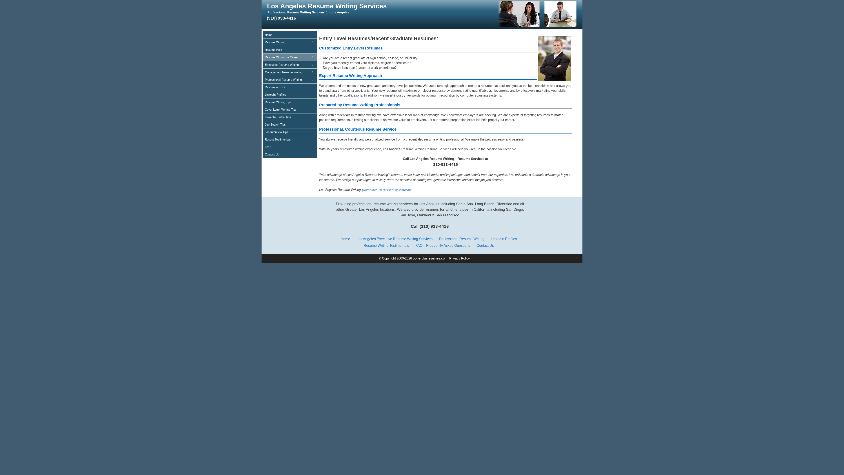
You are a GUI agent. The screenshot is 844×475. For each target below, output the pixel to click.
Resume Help (273, 49)
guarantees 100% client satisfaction (386, 190)
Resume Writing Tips (278, 102)
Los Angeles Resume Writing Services (327, 6)
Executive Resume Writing (282, 64)
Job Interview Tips (276, 132)
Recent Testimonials (278, 139)
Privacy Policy (459, 258)
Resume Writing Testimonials (386, 245)
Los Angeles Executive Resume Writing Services (395, 239)
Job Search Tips (275, 124)
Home (268, 35)
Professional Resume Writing (283, 79)
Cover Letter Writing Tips (280, 109)
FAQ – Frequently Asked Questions (442, 245)
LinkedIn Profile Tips (278, 117)
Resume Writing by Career (281, 57)
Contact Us (272, 154)
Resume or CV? (275, 87)
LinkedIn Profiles (275, 94)
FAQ (268, 147)
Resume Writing (275, 42)
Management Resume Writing (283, 72)
